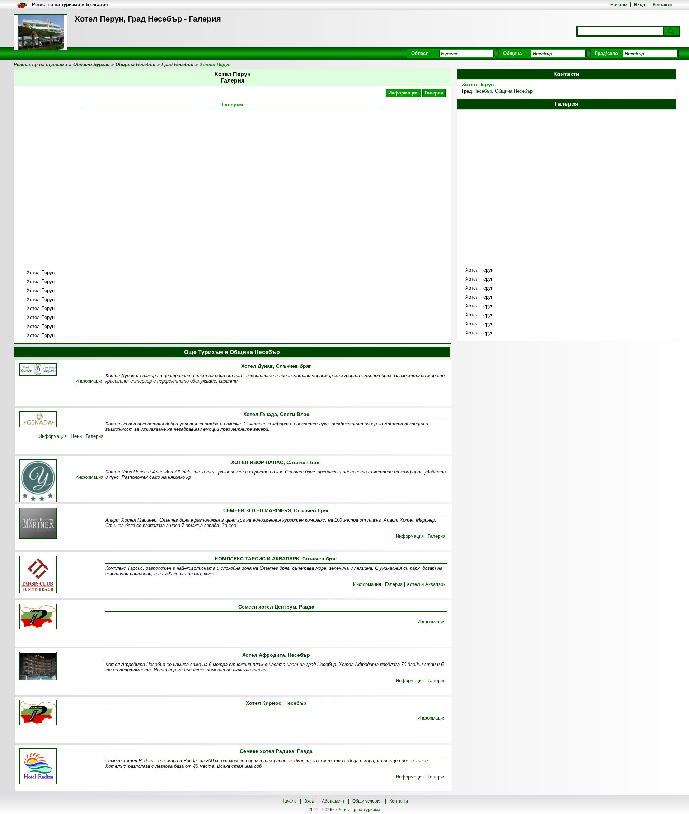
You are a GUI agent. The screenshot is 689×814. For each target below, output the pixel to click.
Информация (403, 93)
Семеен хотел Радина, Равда (276, 751)
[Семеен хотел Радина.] (38, 766)
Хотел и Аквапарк (426, 584)
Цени (76, 436)
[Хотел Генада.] (38, 419)
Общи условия (367, 801)
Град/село (606, 53)
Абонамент (333, 801)
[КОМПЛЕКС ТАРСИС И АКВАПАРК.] (38, 575)
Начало (618, 4)
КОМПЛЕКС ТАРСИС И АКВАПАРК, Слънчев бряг (276, 558)
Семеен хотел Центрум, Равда (276, 607)
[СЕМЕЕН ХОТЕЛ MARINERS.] (38, 524)
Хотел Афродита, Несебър (276, 655)
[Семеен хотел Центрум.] (38, 617)
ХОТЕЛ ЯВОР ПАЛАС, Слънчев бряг (276, 462)
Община (512, 53)
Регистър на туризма (359, 809)
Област (419, 53)
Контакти (662, 4)
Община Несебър (514, 91)
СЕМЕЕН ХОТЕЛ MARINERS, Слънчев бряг (276, 510)
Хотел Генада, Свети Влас (276, 414)
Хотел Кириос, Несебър (276, 703)
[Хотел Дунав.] (38, 370)
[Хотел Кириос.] (38, 713)
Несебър (482, 91)
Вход (639, 4)
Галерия (434, 93)
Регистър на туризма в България (70, 4)
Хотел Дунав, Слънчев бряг (276, 366)
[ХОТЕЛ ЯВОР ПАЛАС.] (38, 482)
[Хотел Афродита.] (38, 666)
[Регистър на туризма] (40, 32)
